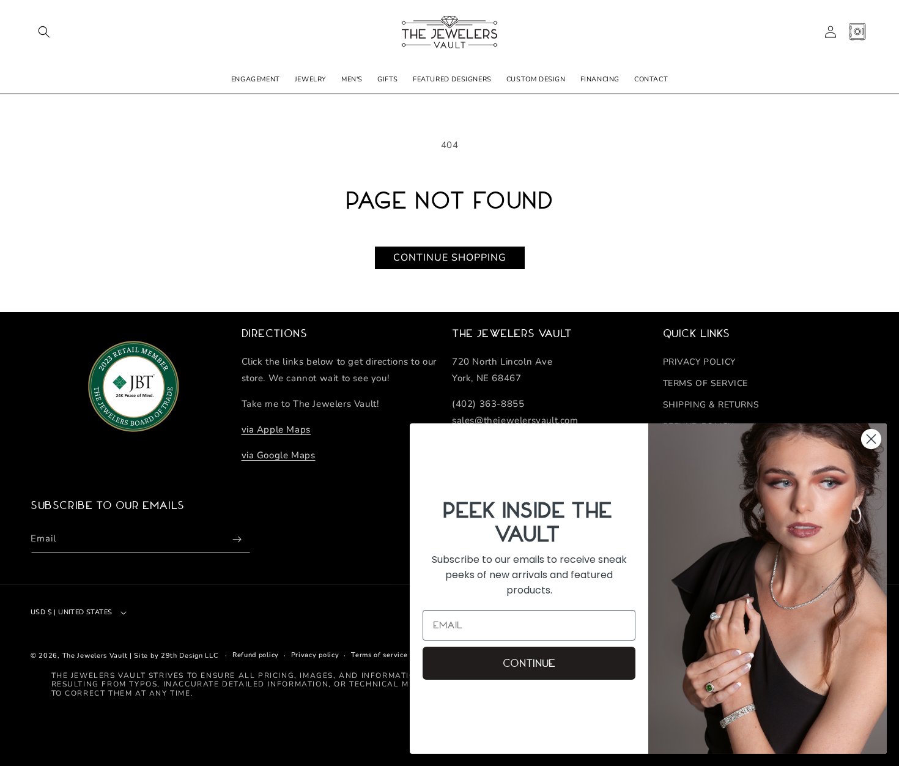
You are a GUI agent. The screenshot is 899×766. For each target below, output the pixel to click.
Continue (529, 663)
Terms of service (379, 655)
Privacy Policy (699, 362)
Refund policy (255, 655)
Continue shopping (449, 257)
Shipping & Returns (711, 405)
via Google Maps (279, 455)
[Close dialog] (871, 439)
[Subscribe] (236, 539)
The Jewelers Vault (95, 655)
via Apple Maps (276, 429)
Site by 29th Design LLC (176, 655)
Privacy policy (315, 655)
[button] (44, 31)
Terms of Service (706, 383)
